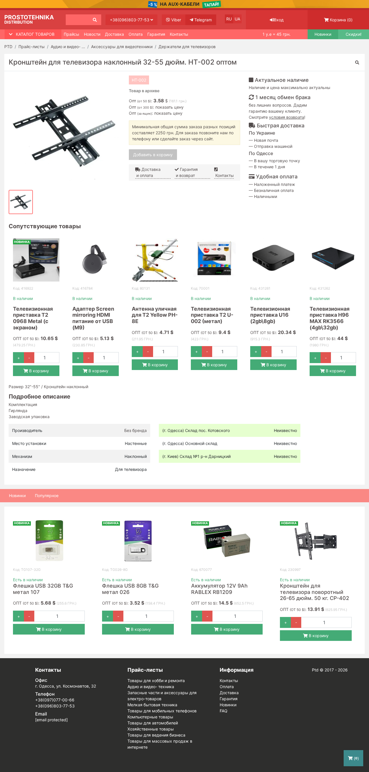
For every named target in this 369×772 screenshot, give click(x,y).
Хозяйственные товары (150, 728)
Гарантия (156, 34)
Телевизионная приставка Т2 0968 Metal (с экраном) (33, 318)
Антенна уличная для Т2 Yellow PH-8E (155, 315)
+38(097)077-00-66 (54, 699)
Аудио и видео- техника (150, 686)
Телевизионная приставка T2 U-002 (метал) (212, 315)
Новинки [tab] (17, 495)
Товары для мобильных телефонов (162, 710)
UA (237, 18)
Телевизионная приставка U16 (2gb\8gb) (270, 315)
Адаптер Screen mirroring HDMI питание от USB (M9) (93, 318)
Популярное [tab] (47, 495)
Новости (92, 34)
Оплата (136, 34)
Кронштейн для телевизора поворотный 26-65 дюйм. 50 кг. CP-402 (314, 592)
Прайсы (71, 34)
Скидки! (354, 34)
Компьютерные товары (150, 716)
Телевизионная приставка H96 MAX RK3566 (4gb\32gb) (329, 318)
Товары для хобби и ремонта (156, 680)
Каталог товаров (35, 34)
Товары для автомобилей (152, 722)
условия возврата (286, 117)
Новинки (323, 34)
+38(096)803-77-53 (130, 19)
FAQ (223, 710)
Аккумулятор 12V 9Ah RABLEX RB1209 (219, 589)
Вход (279, 19)
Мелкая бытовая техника (152, 704)
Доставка (114, 34)
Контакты (179, 34)
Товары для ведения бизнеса (156, 735)
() (341, 19)
